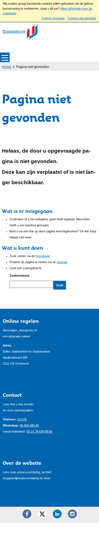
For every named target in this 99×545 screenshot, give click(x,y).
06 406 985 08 (29, 425)
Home (6, 67)
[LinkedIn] (57, 514)
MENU (5, 57)
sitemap (62, 262)
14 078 (21, 419)
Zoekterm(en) (19, 275)
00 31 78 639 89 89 (39, 431)
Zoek (59, 285)
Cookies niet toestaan (81, 18)
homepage (43, 256)
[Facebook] (27, 514)
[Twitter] (42, 514)
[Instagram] (72, 514)
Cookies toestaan (53, 18)
